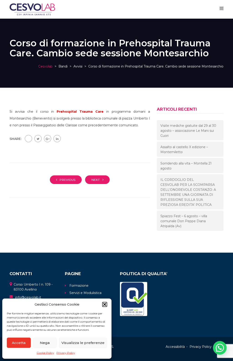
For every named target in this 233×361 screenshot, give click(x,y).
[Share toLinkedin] (57, 138)
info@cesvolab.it (28, 297)
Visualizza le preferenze (82, 343)
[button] (104, 304)
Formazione (79, 286)
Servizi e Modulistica (85, 293)
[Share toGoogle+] (47, 138)
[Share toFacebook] (28, 138)
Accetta (18, 343)
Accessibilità (175, 347)
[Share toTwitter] (38, 138)
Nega (45, 343)
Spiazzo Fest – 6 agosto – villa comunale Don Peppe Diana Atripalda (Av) (183, 221)
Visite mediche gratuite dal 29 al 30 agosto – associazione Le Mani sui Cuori (188, 131)
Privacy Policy (65, 352)
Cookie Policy (45, 352)
